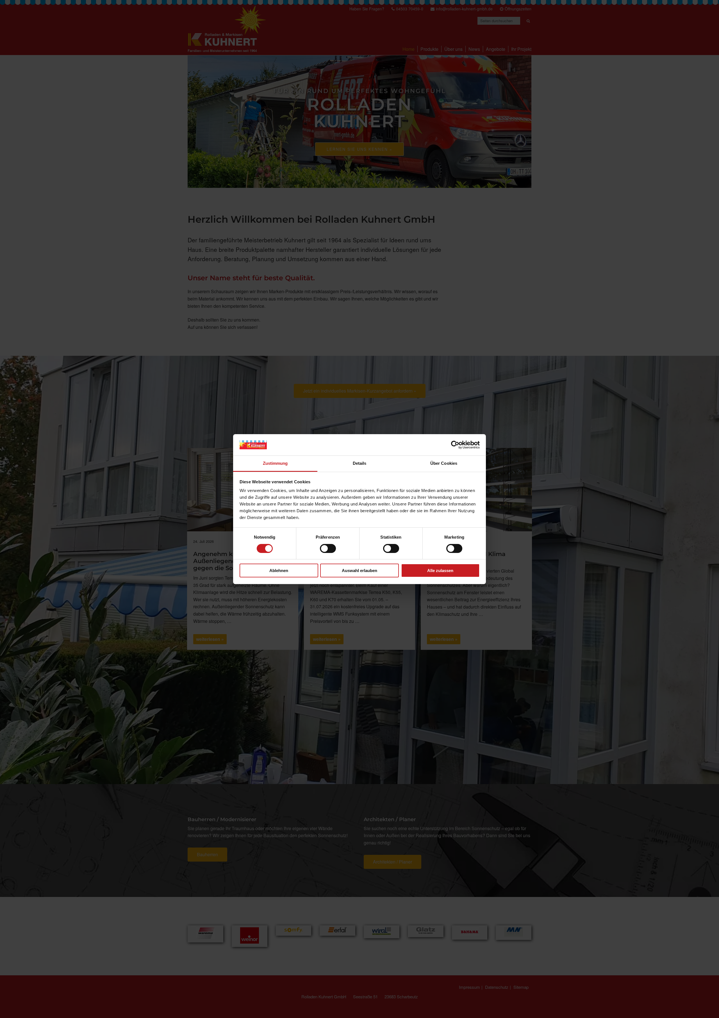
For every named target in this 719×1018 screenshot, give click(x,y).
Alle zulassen (440, 570)
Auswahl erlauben (359, 570)
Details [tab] (360, 463)
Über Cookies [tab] (443, 463)
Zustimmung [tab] (275, 463)
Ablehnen (278, 570)
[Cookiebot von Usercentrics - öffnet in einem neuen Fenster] (455, 445)
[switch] (328, 548)
